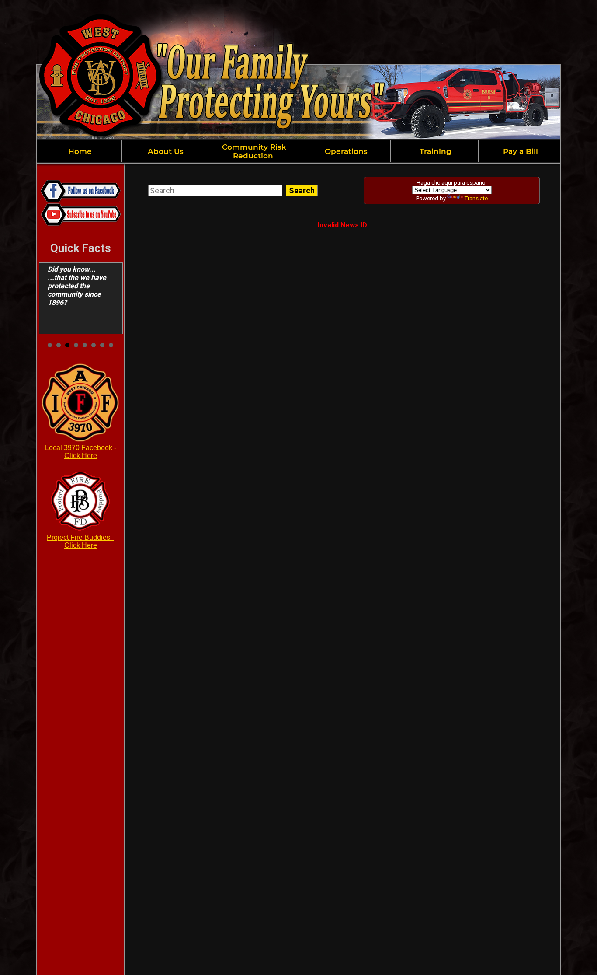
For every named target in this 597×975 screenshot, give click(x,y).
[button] (164, 151)
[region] (298, 151)
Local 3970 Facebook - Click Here (80, 451)
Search (302, 190)
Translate (476, 198)
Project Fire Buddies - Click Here (80, 541)
